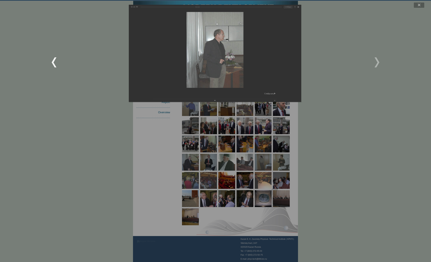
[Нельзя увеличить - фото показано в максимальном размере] (295, 7)
